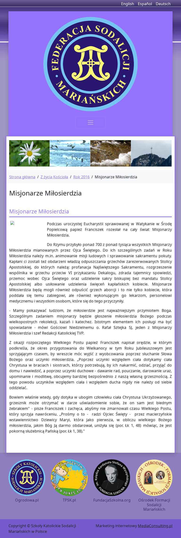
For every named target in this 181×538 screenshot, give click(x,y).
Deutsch (163, 3)
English (127, 3)
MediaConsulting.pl (155, 525)
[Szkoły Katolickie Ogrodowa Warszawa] (90, 64)
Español (145, 3)
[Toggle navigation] (90, 122)
